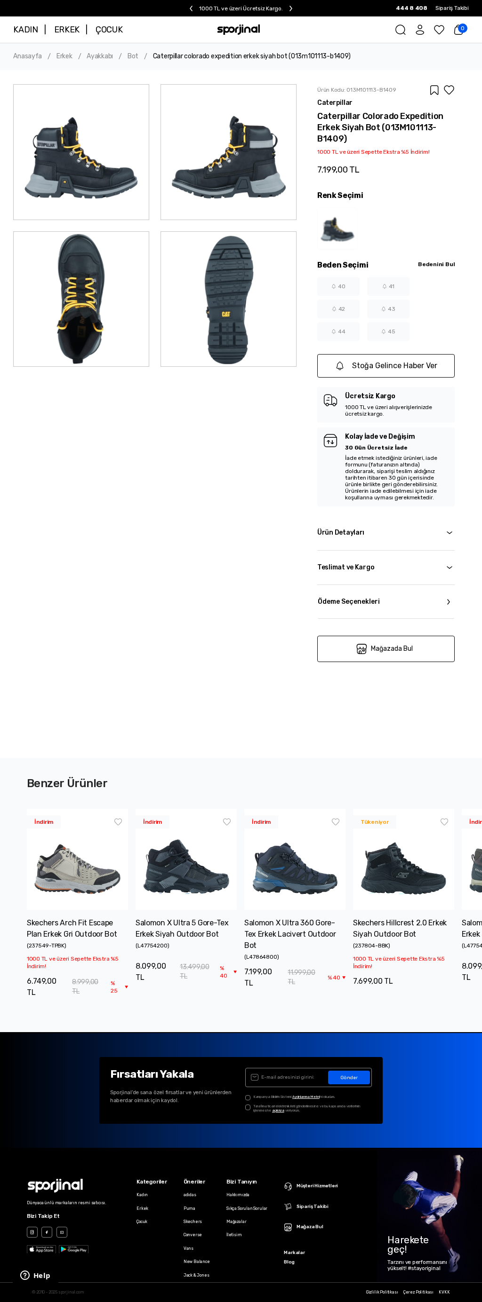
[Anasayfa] (238, 29)
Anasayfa (27, 56)
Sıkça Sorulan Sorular (246, 1208)
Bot (133, 56)
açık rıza (278, 1110)
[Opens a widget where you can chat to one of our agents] (35, 1276)
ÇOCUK (109, 29)
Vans (188, 1248)
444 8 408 (411, 8)
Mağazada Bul (392, 649)
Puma (189, 1208)
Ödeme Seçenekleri (349, 602)
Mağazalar (236, 1221)
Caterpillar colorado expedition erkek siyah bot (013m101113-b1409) (252, 56)
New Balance (197, 1261)
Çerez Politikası (418, 1292)
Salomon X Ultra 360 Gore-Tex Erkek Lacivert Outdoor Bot (290, 934)
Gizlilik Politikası (382, 1292)
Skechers (193, 1221)
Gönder (349, 1077)
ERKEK (67, 29)
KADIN (25, 29)
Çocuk (142, 1221)
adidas (190, 1194)
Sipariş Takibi (452, 8)
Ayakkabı (100, 56)
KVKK (444, 1292)
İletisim (234, 1234)
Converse (193, 1234)
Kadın (142, 1194)
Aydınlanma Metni (306, 1097)
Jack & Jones (196, 1275)
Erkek (64, 56)
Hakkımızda (237, 1194)
